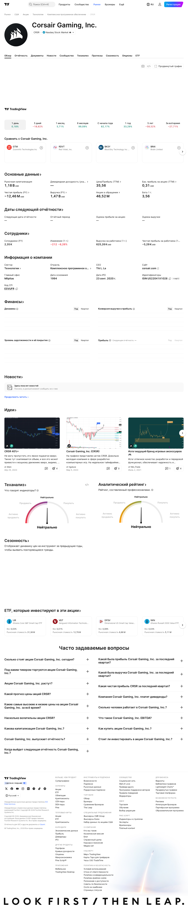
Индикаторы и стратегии (131, 819)
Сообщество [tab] (67, 55)
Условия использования (95, 869)
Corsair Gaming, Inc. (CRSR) (83, 451)
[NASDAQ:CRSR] (7, 446)
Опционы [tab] (127, 55)
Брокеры (110, 4)
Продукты (64, 4)
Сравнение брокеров (94, 804)
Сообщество (82, 4)
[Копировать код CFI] (16, 289)
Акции (58, 789)
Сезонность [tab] (112, 55)
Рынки (97, 4)
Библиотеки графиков (166, 784)
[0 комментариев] (46, 468)
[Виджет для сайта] (148, 66)
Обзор (87, 798)
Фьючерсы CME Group (94, 816)
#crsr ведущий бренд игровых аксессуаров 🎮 (155, 453)
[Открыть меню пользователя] (160, 4)
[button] (72, 4)
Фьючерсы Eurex (92, 819)
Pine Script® (60, 860)
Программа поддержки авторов (134, 790)
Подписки (88, 784)
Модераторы (125, 796)
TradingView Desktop (65, 872)
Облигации (60, 795)
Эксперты (123, 822)
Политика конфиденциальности (98, 875)
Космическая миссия (94, 833)
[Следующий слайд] (182, 433)
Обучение (123, 807)
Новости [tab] (51, 55)
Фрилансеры (125, 825)
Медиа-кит (89, 846)
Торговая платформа (165, 793)
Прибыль (59, 833)
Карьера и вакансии (93, 843)
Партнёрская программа (167, 807)
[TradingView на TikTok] (39, 789)
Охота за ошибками (93, 887)
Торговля (123, 804)
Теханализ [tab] (82, 55)
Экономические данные (66, 830)
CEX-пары (60, 801)
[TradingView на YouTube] (17, 789)
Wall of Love (124, 784)
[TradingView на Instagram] (23, 789)
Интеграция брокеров (166, 804)
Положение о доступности (96, 881)
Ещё (121, 4)
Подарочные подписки (94, 790)
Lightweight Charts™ (165, 787)
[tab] (76, 309)
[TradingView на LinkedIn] (28, 789)
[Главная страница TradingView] (6, 4)
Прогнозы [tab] (97, 55)
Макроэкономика (63, 857)
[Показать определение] (34, 181)
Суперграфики (62, 781)
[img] (70, 32)
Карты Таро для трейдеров (96, 857)
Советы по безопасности (95, 884)
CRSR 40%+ (11, 451)
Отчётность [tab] (21, 55)
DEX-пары (60, 804)
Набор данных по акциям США (98, 822)
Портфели (60, 848)
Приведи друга (126, 787)
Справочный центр (93, 840)
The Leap (88, 807)
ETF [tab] (138, 55)
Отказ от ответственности (96, 872)
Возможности (90, 781)
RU (152, 4)
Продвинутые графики (166, 790)
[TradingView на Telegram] (34, 789)
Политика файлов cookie (95, 878)
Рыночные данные (92, 787)
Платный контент (127, 828)
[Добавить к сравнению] (41, 147)
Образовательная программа (170, 810)
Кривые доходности (64, 851)
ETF (57, 792)
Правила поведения (128, 793)
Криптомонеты (62, 798)
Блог (86, 836)
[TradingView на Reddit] (45, 789)
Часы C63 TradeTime (93, 860)
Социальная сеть (127, 781)
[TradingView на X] (6, 789)
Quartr (42, 824)
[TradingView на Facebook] (12, 789)
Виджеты (160, 781)
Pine (57, 807)
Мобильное (60, 869)
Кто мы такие (90, 830)
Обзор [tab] (7, 55)
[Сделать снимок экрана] (143, 66)
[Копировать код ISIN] (170, 278)
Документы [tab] (37, 55)
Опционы (59, 854)
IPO (57, 840)
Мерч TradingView (92, 854)
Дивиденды (60, 836)
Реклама (160, 801)
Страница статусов (93, 890)
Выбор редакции (127, 810)
